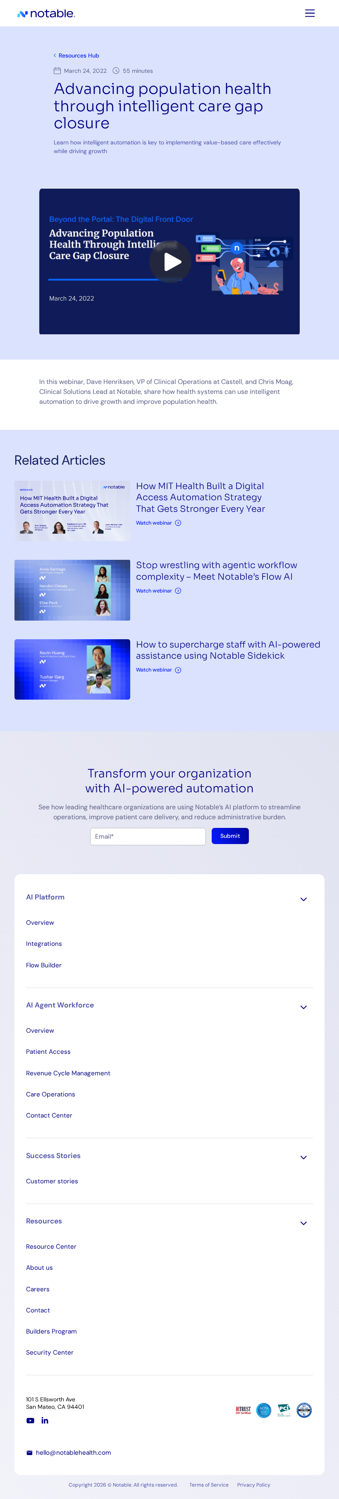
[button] (169, 899)
